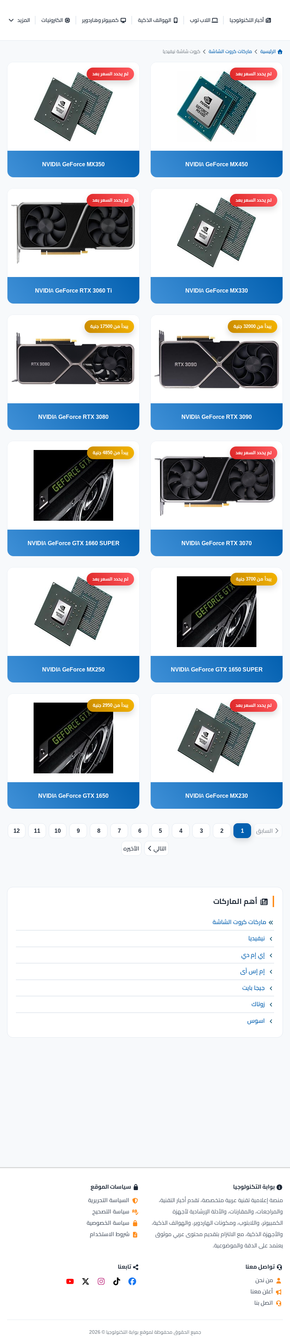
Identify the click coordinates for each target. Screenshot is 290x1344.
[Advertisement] (145, 1093)
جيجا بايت (253, 987)
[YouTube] (70, 1281)
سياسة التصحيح (111, 1211)
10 (57, 830)
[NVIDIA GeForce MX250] (73, 611)
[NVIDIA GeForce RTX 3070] (217, 485)
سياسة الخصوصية (109, 1222)
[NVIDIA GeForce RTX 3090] (217, 359)
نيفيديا (256, 938)
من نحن (264, 1280)
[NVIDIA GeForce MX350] (73, 106)
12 (16, 830)
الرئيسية (268, 51)
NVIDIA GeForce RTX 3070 (216, 543)
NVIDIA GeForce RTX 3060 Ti (73, 290)
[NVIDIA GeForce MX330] (217, 233)
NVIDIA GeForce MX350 (73, 164)
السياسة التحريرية (109, 1200)
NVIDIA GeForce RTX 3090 (216, 416)
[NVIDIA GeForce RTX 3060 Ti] (73, 233)
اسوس (256, 1020)
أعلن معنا (262, 1291)
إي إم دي (253, 955)
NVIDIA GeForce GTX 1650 (73, 795)
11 (37, 830)
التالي (160, 848)
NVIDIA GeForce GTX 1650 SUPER (217, 669)
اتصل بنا (264, 1302)
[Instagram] (101, 1281)
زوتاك (258, 1004)
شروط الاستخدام (110, 1234)
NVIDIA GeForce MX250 (73, 669)
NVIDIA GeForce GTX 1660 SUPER (74, 543)
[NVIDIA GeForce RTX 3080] (73, 359)
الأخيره (131, 848)
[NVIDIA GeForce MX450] (217, 106)
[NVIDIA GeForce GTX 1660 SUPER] (73, 485)
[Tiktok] (117, 1281)
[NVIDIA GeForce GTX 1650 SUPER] (217, 611)
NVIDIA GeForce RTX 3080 (73, 416)
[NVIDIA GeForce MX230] (217, 738)
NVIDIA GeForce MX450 (216, 164)
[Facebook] (132, 1281)
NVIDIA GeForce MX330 (216, 290)
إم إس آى (252, 971)
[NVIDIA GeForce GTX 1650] (73, 738)
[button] (19, 20)
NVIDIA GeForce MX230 (216, 795)
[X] (86, 1281)
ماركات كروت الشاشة (230, 51)
